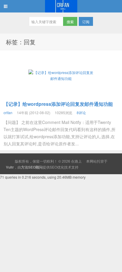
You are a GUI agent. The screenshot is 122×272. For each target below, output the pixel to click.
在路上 (61, 6)
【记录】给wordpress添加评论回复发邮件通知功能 (58, 103)
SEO (53, 166)
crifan (8, 112)
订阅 (85, 21)
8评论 (81, 112)
